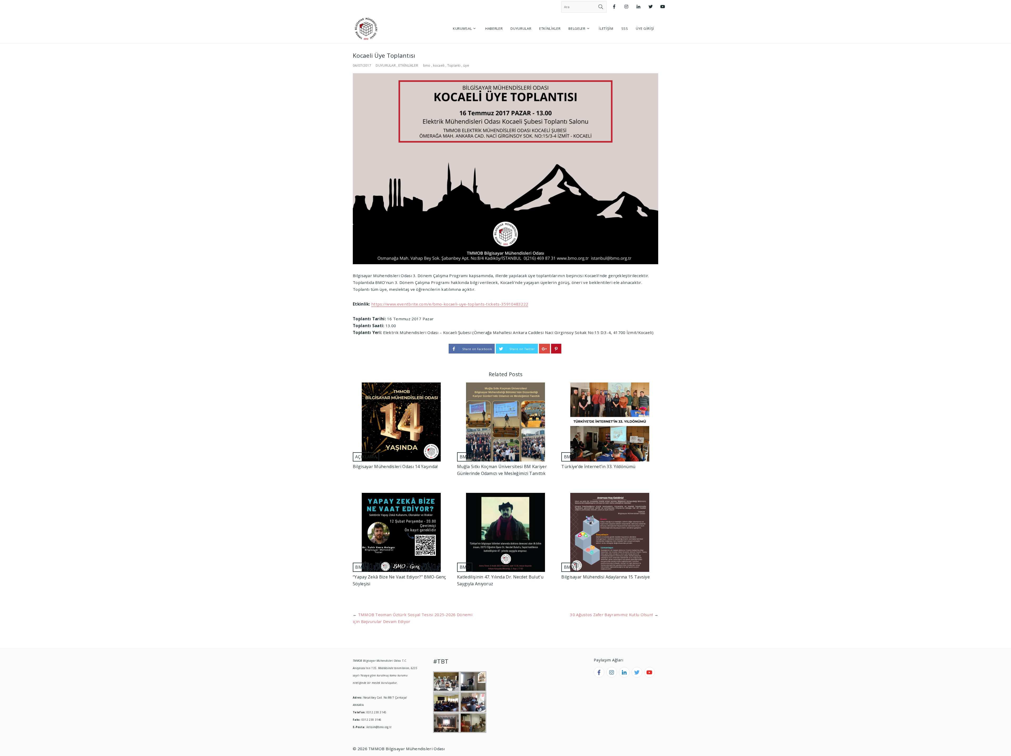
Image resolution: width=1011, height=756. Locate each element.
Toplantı (453, 65)
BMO (465, 457)
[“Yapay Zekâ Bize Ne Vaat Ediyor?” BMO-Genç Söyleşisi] (401, 532)
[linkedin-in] (624, 672)
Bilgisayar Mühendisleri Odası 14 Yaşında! (395, 466)
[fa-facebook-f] (599, 672)
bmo (426, 65)
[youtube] (649, 672)
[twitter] (637, 672)
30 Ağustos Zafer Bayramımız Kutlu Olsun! (611, 614)
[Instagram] (626, 6)
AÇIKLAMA (365, 457)
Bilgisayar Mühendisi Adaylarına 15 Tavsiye (605, 577)
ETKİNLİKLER (408, 65)
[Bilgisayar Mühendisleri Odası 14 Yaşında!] (401, 422)
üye (466, 65)
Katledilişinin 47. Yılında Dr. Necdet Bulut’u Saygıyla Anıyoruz (500, 580)
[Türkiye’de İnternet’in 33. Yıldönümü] (609, 422)
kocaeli (439, 65)
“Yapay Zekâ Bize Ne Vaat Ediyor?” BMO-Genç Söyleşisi (399, 580)
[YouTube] (662, 6)
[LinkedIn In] (638, 6)
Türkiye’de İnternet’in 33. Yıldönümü (598, 466)
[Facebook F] (614, 6)
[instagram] (611, 672)
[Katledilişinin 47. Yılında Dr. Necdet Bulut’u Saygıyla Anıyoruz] (505, 532)
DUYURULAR (386, 65)
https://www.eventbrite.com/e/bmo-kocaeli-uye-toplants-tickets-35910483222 (449, 304)
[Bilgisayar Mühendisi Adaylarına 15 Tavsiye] (609, 532)
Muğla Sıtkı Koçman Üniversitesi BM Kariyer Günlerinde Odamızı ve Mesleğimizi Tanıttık (502, 470)
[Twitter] (650, 6)
